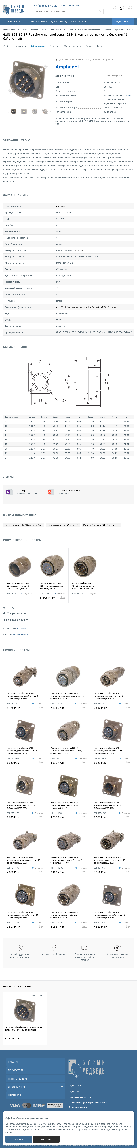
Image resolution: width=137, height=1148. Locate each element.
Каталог (13, 21)
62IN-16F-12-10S (56, 867)
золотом (127, 95)
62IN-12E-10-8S (13, 758)
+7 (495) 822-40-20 (45, 5)
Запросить (21, 628)
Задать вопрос (122, 21)
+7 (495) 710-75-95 (76, 1091)
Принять (19, 1139)
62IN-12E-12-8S (56, 813)
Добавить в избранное (101, 59)
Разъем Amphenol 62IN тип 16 (63, 525)
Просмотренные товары (17, 986)
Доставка (70, 21)
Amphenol (60, 206)
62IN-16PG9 (11, 593)
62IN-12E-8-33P (100, 813)
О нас (44, 21)
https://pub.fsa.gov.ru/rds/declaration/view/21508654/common (86, 307)
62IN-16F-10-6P (100, 867)
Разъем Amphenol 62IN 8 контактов (101, 525)
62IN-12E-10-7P (13, 813)
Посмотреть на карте (77, 1107)
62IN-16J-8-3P (99, 703)
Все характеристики (114, 75)
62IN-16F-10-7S (13, 867)
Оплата (82, 21)
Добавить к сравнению (71, 59)
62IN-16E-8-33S (56, 758)
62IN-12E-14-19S (13, 922)
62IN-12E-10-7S (100, 758)
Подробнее (46, 1139)
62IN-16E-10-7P (56, 922)
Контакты (33, 21)
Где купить (56, 21)
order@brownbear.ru (82, 1097)
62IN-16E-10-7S (56, 703)
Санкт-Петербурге (19, 634)
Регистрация (73, 5)
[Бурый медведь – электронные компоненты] (13, 9)
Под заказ (28, 593)
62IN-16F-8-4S (12, 703)
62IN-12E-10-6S (100, 922)
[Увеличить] (27, 79)
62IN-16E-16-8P (78, 593)
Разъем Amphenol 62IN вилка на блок (24, 525)
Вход (62, 5)
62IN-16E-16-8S (46, 593)
